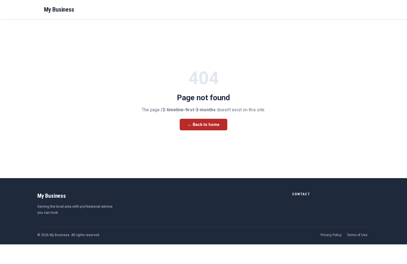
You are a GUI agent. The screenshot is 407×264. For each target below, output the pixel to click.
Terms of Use (357, 235)
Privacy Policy (331, 235)
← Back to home (203, 124)
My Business (59, 9)
